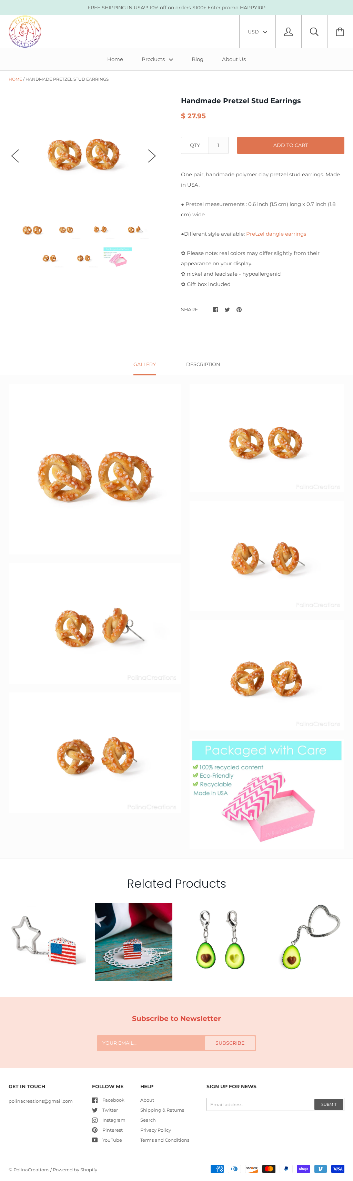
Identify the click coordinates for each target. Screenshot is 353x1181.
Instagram (113, 1120)
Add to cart (290, 145)
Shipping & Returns (162, 1110)
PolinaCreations (31, 1169)
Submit (328, 1104)
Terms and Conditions (164, 1140)
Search (148, 1120)
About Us (234, 59)
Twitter (110, 1110)
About (147, 1100)
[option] (83, 149)
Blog (197, 59)
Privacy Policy (155, 1130)
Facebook (113, 1100)
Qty (195, 145)
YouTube (112, 1140)
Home (115, 59)
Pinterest (112, 1130)
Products (154, 59)
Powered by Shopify (75, 1169)
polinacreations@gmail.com (41, 1101)
